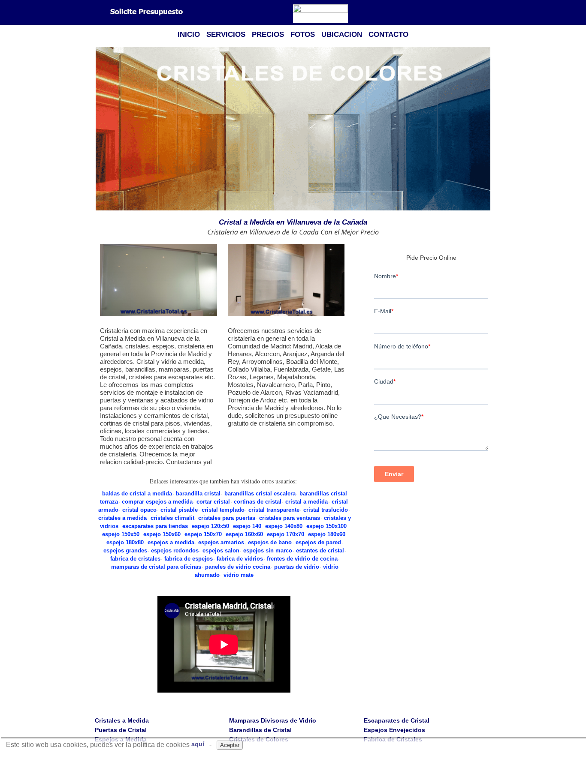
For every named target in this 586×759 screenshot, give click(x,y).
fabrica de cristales (135, 558)
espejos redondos (175, 550)
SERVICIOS (225, 34)
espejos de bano (270, 542)
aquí (197, 744)
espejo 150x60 (162, 534)
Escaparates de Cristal (396, 720)
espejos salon (220, 550)
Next (486, 129)
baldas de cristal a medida (137, 493)
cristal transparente (273, 510)
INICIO (189, 34)
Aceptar (229, 745)
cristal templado (223, 510)
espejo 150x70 (203, 534)
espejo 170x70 (285, 534)
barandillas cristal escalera (260, 493)
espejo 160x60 (244, 534)
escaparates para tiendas (155, 526)
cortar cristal (213, 501)
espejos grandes (125, 550)
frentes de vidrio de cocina (302, 558)
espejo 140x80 (283, 526)
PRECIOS (268, 34)
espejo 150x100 (326, 526)
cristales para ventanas (289, 518)
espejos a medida (171, 542)
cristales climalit (172, 518)
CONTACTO (388, 34)
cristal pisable (179, 510)
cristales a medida (122, 518)
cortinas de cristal (257, 501)
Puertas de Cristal (121, 729)
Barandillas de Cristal (260, 729)
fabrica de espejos (188, 558)
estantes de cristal (320, 550)
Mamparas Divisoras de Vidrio (272, 720)
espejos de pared (318, 542)
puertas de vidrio (296, 567)
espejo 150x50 (120, 534)
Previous (99, 129)
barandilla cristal (198, 493)
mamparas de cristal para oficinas (156, 567)
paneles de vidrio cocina (237, 567)
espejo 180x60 (326, 534)
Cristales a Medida (122, 720)
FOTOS (302, 34)
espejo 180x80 (125, 542)
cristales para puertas (226, 518)
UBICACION (341, 34)
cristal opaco (139, 510)
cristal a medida (306, 501)
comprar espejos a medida (157, 501)
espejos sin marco (267, 550)
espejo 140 (247, 526)
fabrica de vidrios (240, 558)
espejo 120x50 (210, 526)
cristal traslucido (325, 510)
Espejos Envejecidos (394, 729)
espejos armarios (221, 542)
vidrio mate (239, 575)
